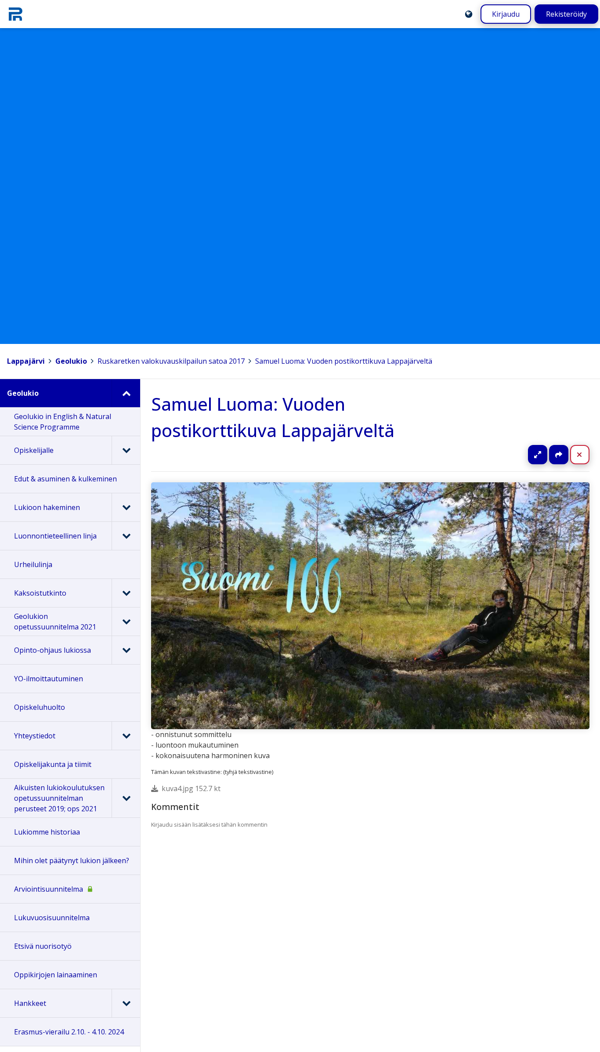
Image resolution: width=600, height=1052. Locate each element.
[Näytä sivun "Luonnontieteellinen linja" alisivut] (126, 536)
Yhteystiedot (34, 736)
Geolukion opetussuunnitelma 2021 (55, 621)
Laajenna (546, 454)
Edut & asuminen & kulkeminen (65, 479)
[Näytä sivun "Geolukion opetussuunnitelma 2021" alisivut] (126, 621)
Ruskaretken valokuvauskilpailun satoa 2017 (171, 361)
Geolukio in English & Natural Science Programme (62, 422)
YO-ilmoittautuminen (48, 678)
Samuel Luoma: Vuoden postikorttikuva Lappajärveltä (343, 361)
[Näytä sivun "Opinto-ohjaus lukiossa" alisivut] (126, 650)
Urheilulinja (33, 564)
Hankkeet (30, 1003)
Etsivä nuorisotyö (43, 946)
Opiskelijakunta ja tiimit (52, 764)
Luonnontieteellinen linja (55, 536)
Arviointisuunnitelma (48, 889)
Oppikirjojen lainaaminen (55, 975)
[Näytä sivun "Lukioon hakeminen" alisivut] (126, 507)
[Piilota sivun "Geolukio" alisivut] (126, 393)
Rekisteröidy (566, 14)
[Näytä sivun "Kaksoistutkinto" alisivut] (126, 593)
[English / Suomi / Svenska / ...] (468, 14)
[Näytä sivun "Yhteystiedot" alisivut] (126, 736)
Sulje (586, 454)
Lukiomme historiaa (47, 832)
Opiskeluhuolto (39, 707)
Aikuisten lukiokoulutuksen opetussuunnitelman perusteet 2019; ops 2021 (59, 798)
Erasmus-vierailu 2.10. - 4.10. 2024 (69, 1032)
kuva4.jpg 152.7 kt (191, 788)
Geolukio (71, 361)
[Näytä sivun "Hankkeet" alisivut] (126, 1003)
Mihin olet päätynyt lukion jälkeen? (71, 860)
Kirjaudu (506, 14)
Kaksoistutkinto (40, 593)
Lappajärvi (26, 361)
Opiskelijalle (34, 450)
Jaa (558, 454)
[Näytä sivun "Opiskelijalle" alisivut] (126, 450)
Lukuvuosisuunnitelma (52, 917)
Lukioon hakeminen (47, 507)
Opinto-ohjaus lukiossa (52, 650)
